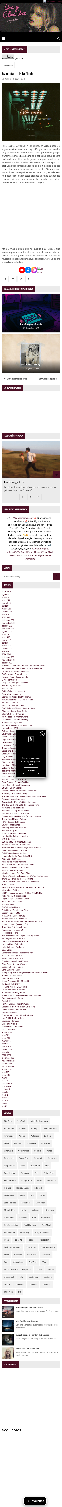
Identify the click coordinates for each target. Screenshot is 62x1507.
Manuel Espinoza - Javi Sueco (15, 919)
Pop (34, 1218)
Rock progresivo (48, 1247)
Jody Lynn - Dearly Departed (14, 833)
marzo (6, 609)
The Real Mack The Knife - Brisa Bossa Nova (20, 805)
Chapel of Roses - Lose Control (15, 711)
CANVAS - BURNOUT (11, 984)
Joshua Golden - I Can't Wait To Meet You (19, 791)
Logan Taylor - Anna (10, 757)
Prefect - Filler (8, 1001)
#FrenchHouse (33, 552)
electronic (48, 1277)
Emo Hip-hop (9, 1173)
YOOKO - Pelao (8, 884)
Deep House (9, 1166)
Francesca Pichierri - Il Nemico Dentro (18, 1015)
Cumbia (37, 1151)
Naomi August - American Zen (29, 1307)
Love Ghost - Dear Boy (11, 734)
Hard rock (51, 1180)
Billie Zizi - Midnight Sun (12, 956)
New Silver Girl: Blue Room (27, 1348)
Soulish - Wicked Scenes (12, 975)
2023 (6, 1055)
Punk (6, 1240)
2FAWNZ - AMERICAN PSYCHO (15, 867)
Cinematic (8, 1151)
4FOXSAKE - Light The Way (13, 916)
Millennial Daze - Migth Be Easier (16, 845)
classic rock (9, 1277)
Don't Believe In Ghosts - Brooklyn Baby (18, 708)
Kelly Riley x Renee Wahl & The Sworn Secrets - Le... (23, 887)
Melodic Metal (10, 1210)
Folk (36, 1173)
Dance (49, 1151)
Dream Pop (35, 1166)
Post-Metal (46, 1225)
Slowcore (46, 1255)
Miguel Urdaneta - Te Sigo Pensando (17, 700)
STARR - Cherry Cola (10, 978)
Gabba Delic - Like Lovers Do (14, 691)
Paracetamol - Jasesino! (12, 930)
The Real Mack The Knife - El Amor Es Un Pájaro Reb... (25, 796)
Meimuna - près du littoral (13, 808)
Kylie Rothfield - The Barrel (13, 947)
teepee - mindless (9, 1012)
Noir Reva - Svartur (10, 703)
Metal (23, 1210)
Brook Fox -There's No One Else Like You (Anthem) (23, 666)
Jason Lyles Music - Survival (14, 737)
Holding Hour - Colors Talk (13, 944)
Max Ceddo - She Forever (27, 1321)
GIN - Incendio (8, 762)
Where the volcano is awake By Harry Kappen (21, 995)
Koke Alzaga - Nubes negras (14, 896)
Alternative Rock (50, 1128)
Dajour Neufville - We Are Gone (15, 941)
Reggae (31, 1240)
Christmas (45, 1143)
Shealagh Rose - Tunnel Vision (15, 961)
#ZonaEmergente (40, 548)
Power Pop (24, 1232)
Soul (6, 1262)
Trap (44, 1262)
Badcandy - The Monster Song (15, 794)
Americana (9, 1136)
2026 (6, 592)
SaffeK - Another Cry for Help (14, 853)
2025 (6, 617)
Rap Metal (18, 1240)
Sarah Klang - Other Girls (12, 958)
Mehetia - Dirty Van (10, 830)
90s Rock (21, 1121)
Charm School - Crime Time (13, 714)
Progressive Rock (42, 1232)
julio (5, 597)
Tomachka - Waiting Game (13, 993)
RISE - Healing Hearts (11, 907)
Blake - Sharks (8, 904)
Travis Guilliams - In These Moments (17, 879)
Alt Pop (34, 1128)
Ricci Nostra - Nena (10, 933)
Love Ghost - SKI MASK (11, 745)
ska (19, 1292)
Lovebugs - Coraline (10, 1021)
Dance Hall (9, 1158)
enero (6, 614)
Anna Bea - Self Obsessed (13, 859)
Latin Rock (25, 1203)
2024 (6, 654)
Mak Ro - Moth (8, 688)
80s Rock (8, 1121)
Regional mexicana (12, 1247)
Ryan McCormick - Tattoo (12, 998)
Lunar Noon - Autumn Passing (15, 720)
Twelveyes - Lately (9, 759)
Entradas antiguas (47, 379)
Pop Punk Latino (11, 1225)
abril (6, 606)
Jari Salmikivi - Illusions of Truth (15, 813)
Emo (47, 1166)
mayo (6, 603)
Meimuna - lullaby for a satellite (15, 811)
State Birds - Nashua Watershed (15, 964)
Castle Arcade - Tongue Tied (14, 1010)
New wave (49, 1210)
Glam (39, 1180)
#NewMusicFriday (18, 555)
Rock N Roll (31, 1247)
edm (21, 1277)
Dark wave (52, 1158)
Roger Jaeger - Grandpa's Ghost (15, 899)
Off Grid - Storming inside (12, 788)
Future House (10, 1180)
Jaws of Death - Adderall (12, 776)
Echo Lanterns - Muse (11, 970)
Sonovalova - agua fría (11, 694)
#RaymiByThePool (16, 552)
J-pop (22, 1195)
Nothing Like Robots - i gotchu (15, 836)
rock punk (8, 65)
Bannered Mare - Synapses (13, 799)
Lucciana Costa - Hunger (12, 967)
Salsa (6, 1255)
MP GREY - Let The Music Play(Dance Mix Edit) (21, 848)
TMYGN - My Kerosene (11, 685)
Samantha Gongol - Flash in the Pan (17, 953)
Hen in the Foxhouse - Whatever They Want (20, 882)
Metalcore (36, 1210)
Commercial (23, 1151)
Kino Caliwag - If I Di (14, 482)
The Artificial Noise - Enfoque (14, 819)
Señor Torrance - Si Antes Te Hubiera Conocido (22, 921)
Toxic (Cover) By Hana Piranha (15, 927)
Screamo (18, 1255)
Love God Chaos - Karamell (13, 990)
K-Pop (42, 1195)
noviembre (8, 623)
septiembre (8, 629)
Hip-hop (7, 1188)
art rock (51, 1270)
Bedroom (18, 1143)
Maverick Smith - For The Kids (14, 779)
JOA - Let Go (7, 950)
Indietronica (9, 1195)
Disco (22, 1166)
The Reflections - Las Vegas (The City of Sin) (20, 936)
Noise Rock (9, 1218)
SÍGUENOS (31, 771)
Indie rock (38, 1188)
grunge (7, 1284)
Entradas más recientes (17, 379)
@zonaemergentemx (23, 518)
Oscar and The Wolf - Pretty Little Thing (18, 1007)
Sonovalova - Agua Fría (12, 722)
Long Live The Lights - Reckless (15, 683)
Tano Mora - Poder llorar (12, 902)
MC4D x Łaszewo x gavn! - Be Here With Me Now (22, 893)
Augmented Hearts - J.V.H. (13, 739)
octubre (7, 626)
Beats (6, 1143)
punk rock (8, 1292)
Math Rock (40, 1203)
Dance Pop (23, 1158)
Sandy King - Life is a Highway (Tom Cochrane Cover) (25, 973)
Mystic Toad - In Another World (15, 717)
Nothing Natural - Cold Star (13, 938)
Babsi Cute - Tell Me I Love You (15, 910)
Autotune (35, 1136)
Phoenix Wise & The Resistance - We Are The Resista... (25, 876)
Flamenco (25, 1173)
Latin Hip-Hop (10, 1203)
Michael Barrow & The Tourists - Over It (18, 865)
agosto (6, 595)
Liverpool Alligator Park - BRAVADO (17, 856)
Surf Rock (33, 1262)
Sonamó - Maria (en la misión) (15, 924)
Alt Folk (22, 1128)
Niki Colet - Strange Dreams (13, 705)
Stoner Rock (18, 1262)
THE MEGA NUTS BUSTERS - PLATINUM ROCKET (22, 668)
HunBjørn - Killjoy (9, 765)
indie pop (20, 1284)
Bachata (47, 1136)
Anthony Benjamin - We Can (14, 828)
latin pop (33, 1284)
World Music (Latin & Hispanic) (17, 1270)
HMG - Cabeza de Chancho (13, 822)
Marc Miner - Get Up (10, 890)
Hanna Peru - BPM (10, 728)
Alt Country (9, 1128)
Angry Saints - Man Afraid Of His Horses (19, 802)
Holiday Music (22, 1188)
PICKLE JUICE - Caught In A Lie (15, 671)
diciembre (8, 620)
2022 (5, 1081)
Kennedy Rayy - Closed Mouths (15, 677)
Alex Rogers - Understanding (14, 862)
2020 (5, 1101)
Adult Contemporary (39, 1121)
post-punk (46, 1284)
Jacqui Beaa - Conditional (13, 1027)
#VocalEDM (47, 552)
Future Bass (49, 1173)
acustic (39, 1270)
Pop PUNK (45, 1218)
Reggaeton (44, 1240)
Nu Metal (23, 1218)
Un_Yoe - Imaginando (11, 825)
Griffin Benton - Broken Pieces (14, 674)
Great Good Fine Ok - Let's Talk (15, 754)
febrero (7, 612)
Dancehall (38, 1158)
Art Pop (22, 1136)
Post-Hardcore (30, 1225)
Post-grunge (9, 1232)
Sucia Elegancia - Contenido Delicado (32, 1335)
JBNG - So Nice (8, 839)
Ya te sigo (54, 1501)
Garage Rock (26, 1180)
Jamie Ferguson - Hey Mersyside (16, 981)
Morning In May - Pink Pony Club (16, 873)
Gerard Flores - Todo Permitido (15, 742)
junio (6, 600)
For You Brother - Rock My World (15, 1004)
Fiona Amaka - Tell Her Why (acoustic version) (21, 816)
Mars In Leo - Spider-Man (12, 870)
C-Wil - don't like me (10, 680)
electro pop (33, 1277)
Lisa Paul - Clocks (9, 1024)
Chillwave (32, 1143)
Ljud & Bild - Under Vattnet (13, 1018)
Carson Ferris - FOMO (11, 913)
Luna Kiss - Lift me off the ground (16, 785)
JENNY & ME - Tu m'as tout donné (16, 842)
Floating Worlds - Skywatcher (14, 987)
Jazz (32, 1195)
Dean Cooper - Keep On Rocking (15, 782)
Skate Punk (32, 1255)
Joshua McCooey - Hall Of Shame (16, 697)
